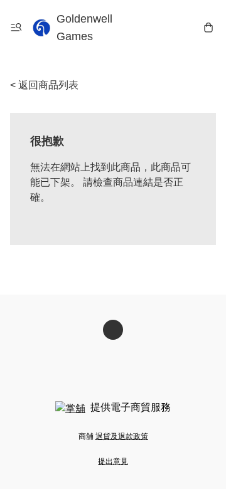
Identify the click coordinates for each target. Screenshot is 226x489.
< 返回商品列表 (44, 85)
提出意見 (113, 461)
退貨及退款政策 (121, 436)
